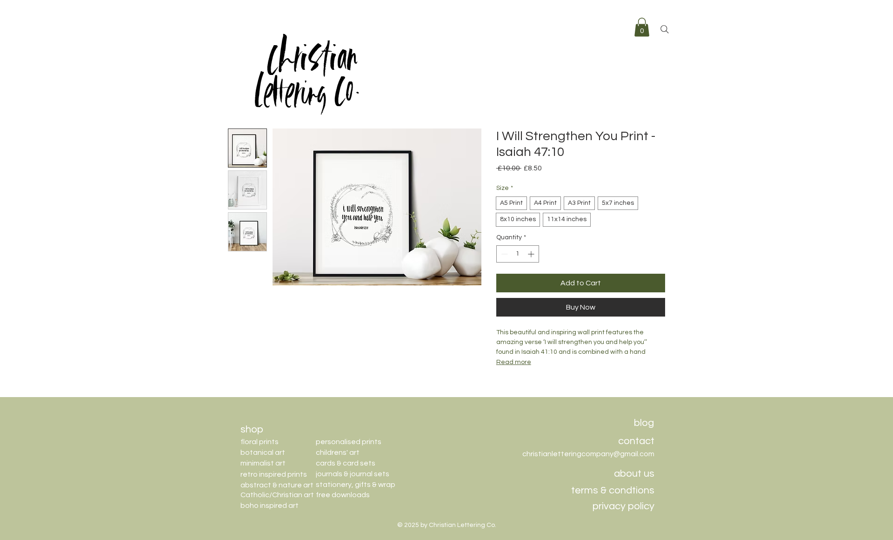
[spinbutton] (517, 254)
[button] (642, 27)
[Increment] (532, 254)
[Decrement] (503, 254)
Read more (513, 362)
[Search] (664, 29)
